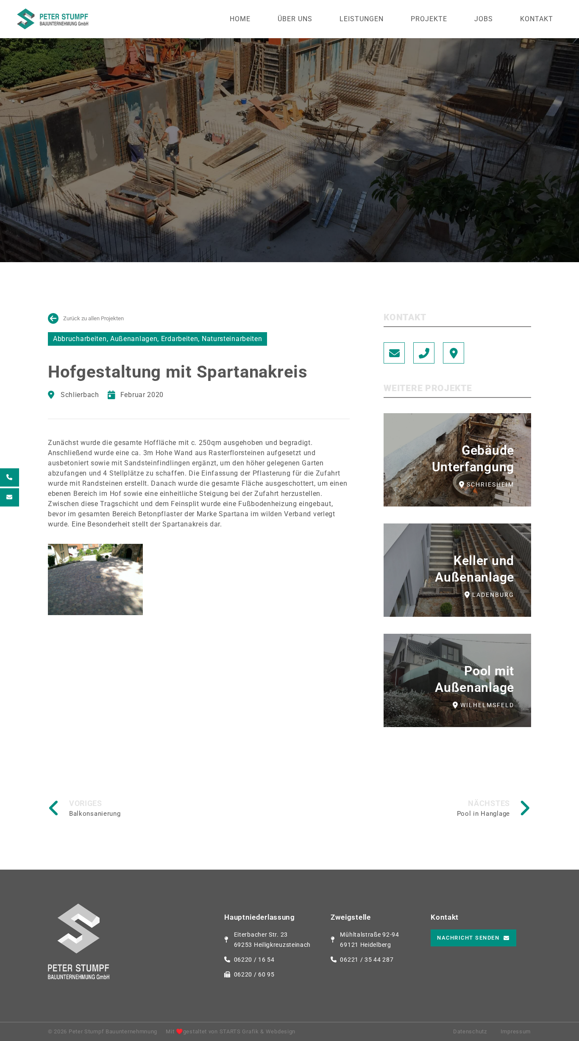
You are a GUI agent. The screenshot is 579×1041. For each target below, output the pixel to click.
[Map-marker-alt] (453, 353)
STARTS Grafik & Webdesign (258, 1031)
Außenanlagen (133, 339)
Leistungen (362, 19)
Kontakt (536, 19)
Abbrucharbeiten (80, 339)
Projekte (429, 19)
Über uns (295, 19)
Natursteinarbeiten (232, 339)
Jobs (483, 19)
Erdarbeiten (179, 339)
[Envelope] (394, 353)
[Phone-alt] (423, 353)
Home (240, 19)
